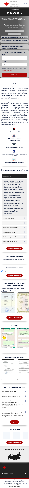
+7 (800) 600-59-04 (15, 9)
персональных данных (7, 70)
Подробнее (14, 422)
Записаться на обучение (14, 248)
